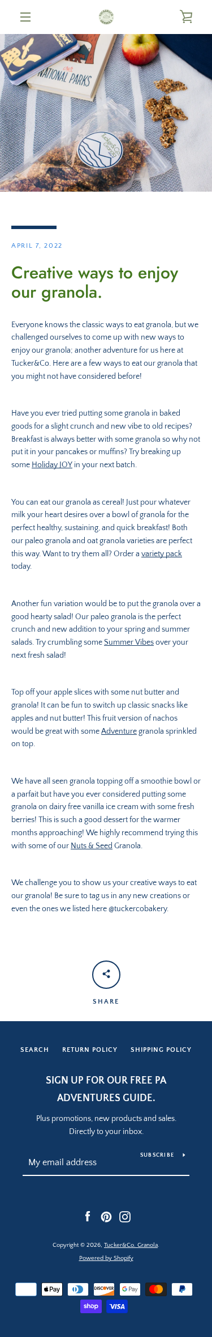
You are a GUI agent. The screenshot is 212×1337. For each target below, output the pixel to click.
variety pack (161, 554)
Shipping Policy (161, 1049)
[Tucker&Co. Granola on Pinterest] (106, 1216)
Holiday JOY (52, 464)
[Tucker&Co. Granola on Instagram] (125, 1216)
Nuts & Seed (92, 846)
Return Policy (90, 1049)
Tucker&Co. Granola (131, 1245)
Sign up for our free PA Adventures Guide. (106, 1089)
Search (34, 1049)
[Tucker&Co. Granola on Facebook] (87, 1216)
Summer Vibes (129, 642)
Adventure (119, 731)
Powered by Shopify (106, 1258)
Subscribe (157, 1155)
